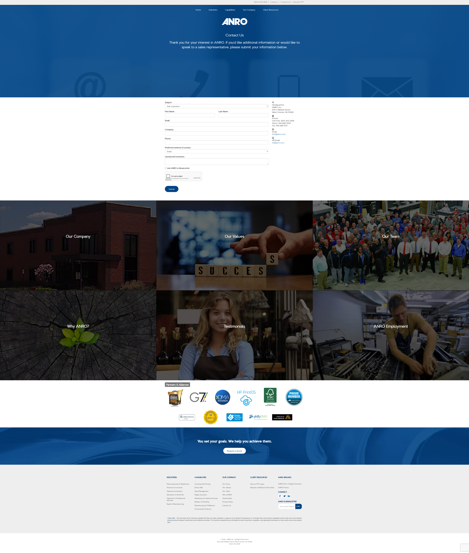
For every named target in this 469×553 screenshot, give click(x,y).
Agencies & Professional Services (176, 499)
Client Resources (270, 9)
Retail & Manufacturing (175, 504)
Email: (167, 120)
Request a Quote (234, 450)
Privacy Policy (227, 502)
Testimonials (227, 498)
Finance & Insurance (174, 487)
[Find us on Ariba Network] (282, 417)
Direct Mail (199, 487)
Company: (169, 129)
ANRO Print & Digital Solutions (290, 484)
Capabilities (230, 9)
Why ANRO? (227, 495)
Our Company (249, 9)
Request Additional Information (262, 487)
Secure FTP (298, 1)
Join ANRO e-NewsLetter (178, 168)
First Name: (170, 111)
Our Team (226, 491)
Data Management (201, 491)
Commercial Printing (202, 484)
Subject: (168, 102)
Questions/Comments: (175, 156)
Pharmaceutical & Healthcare (178, 484)
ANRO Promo (283, 487)
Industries (213, 9)
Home (198, 9)
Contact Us (285, 1)
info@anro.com (279, 134)
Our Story (226, 484)
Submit (172, 189)
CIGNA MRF (171, 518)
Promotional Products (203, 509)
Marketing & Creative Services (206, 498)
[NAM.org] (294, 397)
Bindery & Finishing (202, 502)
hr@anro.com (278, 142)
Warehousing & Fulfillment (205, 505)
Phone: (168, 138)
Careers (273, 1)
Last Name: (223, 111)
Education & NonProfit (175, 495)
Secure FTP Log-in (257, 484)
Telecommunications (174, 491)
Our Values (226, 487)
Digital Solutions (201, 495)
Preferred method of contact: (178, 147)
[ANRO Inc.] (234, 28)
